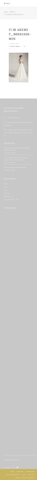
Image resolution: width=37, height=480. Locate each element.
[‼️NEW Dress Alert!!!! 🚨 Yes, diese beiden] (18, 438)
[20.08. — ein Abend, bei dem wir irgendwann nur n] (18, 221)
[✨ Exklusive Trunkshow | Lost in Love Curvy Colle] (18, 339)
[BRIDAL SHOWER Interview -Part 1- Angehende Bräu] (18, 418)
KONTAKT (31, 474)
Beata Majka (15, 46)
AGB (23, 474)
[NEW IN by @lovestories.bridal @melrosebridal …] (18, 398)
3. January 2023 (9, 162)
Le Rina (6, 190)
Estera (6, 184)
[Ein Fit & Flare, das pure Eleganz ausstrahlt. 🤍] (18, 379)
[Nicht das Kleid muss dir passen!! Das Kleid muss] (18, 300)
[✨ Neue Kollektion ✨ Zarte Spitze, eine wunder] (18, 320)
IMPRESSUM (30, 471)
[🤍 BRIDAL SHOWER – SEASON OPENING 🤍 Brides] (18, 261)
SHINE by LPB (8, 196)
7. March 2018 (13, 43)
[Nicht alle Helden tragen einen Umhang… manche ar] (18, 359)
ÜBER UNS (20, 471)
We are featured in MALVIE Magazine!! (15, 167)
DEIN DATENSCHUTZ (13, 474)
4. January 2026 (9, 153)
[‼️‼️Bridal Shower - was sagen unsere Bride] (18, 280)
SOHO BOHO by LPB (11, 200)
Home (6, 12)
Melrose (6, 193)
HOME (12, 471)
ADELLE (12, 12)
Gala (5, 187)
